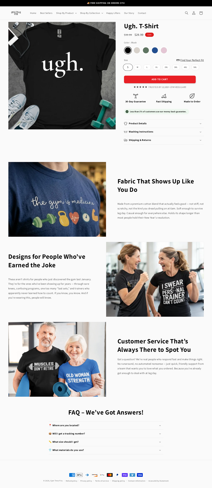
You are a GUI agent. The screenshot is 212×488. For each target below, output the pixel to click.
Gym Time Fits (56, 480)
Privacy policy (86, 481)
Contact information (136, 481)
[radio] (128, 50)
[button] (66, 13)
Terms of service (102, 481)
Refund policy (71, 481)
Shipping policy (118, 481)
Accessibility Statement (159, 481)
